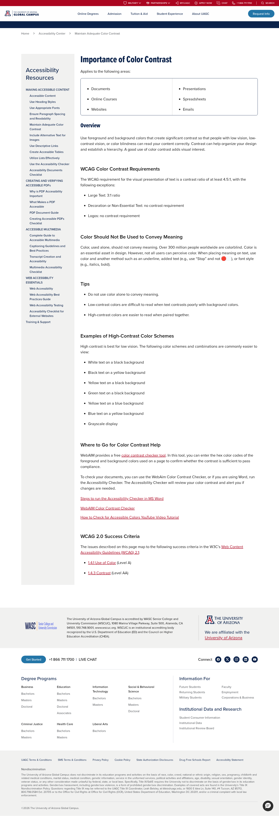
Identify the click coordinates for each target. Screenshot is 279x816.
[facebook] (218, 659)
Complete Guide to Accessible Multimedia (45, 237)
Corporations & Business (238, 697)
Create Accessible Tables (46, 152)
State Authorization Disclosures (154, 760)
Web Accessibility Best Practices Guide (45, 296)
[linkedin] (246, 659)
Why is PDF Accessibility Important (46, 193)
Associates (64, 713)
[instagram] (236, 659)
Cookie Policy (122, 760)
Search (270, 3)
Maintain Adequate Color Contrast (46, 126)
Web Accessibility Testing (46, 305)
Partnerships (159, 3)
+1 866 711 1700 (244, 3)
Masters (26, 700)
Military (133, 3)
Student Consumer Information (199, 717)
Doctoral (26, 706)
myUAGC (185, 3)
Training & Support (38, 322)
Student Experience (170, 14)
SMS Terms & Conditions (72, 760)
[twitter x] (227, 659)
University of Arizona (223, 637)
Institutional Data (190, 723)
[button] (268, 806)
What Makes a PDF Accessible (42, 204)
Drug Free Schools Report (194, 760)
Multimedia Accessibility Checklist (46, 269)
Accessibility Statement (229, 760)
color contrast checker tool (143, 455)
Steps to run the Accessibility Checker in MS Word (122, 498)
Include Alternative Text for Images (47, 137)
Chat (225, 3)
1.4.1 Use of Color (102, 562)
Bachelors (27, 694)
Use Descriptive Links (44, 146)
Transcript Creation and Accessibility (45, 258)
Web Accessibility (41, 288)
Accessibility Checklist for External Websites (47, 313)
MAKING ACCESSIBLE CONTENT (47, 89)
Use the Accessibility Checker (49, 164)
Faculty (226, 687)
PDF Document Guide (44, 212)
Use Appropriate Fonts (45, 108)
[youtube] (255, 659)
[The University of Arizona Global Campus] (22, 13)
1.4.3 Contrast (99, 573)
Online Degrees (88, 14)
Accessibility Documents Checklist (46, 172)
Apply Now (205, 3)
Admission (114, 14)
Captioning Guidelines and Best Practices (47, 248)
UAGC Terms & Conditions (36, 760)
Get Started (33, 659)
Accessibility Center (52, 33)
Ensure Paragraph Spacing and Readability (47, 116)
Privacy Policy (101, 760)
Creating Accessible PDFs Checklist (47, 221)
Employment (230, 692)
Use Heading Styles (43, 102)
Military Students (190, 697)
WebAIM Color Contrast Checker (107, 508)
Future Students (190, 687)
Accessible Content (43, 96)
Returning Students (192, 692)
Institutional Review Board (196, 728)
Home (25, 33)
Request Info (261, 14)
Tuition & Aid (139, 14)
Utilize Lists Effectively (45, 158)
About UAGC (200, 14)
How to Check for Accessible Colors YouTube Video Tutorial (129, 517)
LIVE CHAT (88, 659)
